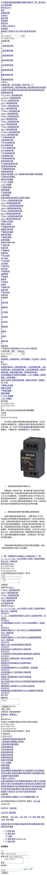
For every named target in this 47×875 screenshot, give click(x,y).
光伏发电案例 (39, 771)
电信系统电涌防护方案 (33, 789)
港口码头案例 (6, 773)
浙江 (16, 817)
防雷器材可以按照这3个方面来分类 (21, 556)
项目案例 (4, 21)
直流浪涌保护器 (7, 752)
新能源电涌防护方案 (27, 786)
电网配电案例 (17, 773)
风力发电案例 (28, 771)
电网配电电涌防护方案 (9, 786)
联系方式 (5, 856)
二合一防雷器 (6, 763)
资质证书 (11, 31)
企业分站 (4, 813)
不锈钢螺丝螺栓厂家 (30, 797)
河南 (7, 820)
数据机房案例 (17, 771)
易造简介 (4, 31)
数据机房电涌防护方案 (27, 781)
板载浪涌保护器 (7, 755)
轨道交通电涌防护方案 (9, 781)
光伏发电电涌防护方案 (19, 784)
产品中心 (4, 15)
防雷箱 (15, 744)
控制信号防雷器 (7, 760)
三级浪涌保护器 (7, 744)
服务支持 (4, 23)
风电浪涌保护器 (7, 747)
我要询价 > (14, 714)
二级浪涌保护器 (7, 742)
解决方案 (4, 18)
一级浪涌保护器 (7, 739)
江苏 (12, 817)
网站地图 (12, 813)
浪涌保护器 (5, 13)
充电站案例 (36, 773)
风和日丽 (13, 808)
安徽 (38, 817)
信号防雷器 (14, 824)
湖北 (43, 817)
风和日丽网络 (6, 797)
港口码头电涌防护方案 (36, 784)
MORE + (11, 564)
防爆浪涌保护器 (7, 757)
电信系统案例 (13, 776)
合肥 (34, 817)
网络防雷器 (5, 765)
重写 (3, 709)
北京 (25, 817)
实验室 (25, 31)
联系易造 (32, 31)
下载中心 (4, 26)
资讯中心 (11, 26)
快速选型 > (5, 714)
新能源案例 (27, 773)
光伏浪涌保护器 (7, 749)
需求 (2, 863)
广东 (29, 817)
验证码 (4, 865)
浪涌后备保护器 (19, 739)
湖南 (12, 820)
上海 (21, 817)
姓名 (3, 854)
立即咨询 (4, 873)
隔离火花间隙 (18, 742)
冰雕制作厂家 (17, 797)
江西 (3, 820)
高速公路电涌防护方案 (15, 789)
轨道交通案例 (6, 771)
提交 (8, 709)
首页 (2, 10)
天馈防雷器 (5, 768)
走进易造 (4, 29)
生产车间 (19, 31)
